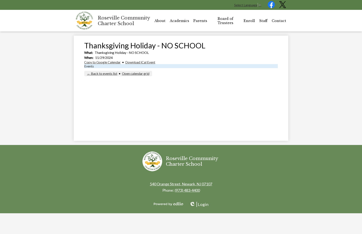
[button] (160, 21)
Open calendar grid (135, 73)
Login (198, 204)
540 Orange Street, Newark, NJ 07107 (181, 184)
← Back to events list (102, 73)
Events (89, 66)
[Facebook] (271, 7)
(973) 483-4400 (187, 190)
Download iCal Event (140, 62)
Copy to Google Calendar (102, 62)
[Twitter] (282, 7)
